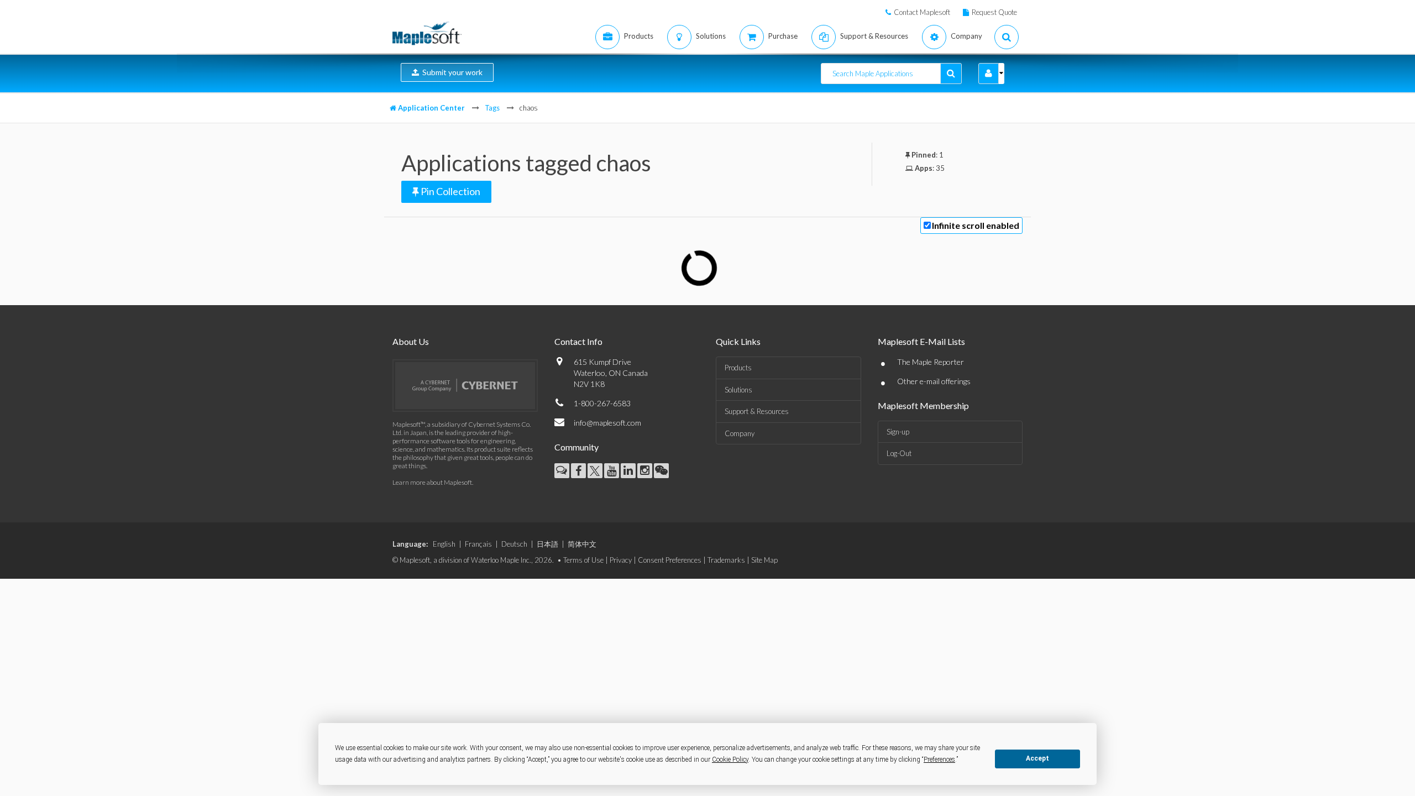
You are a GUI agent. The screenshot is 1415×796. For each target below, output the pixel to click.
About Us (410, 341)
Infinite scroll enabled (975, 225)
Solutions (738, 389)
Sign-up (898, 431)
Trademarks (726, 560)
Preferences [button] (939, 759)
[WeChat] (661, 470)
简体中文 (582, 544)
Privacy (621, 560)
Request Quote (994, 12)
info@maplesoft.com (607, 422)
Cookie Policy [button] (730, 759)
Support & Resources (757, 411)
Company (739, 433)
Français (478, 544)
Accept (1037, 758)
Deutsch (514, 544)
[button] (988, 73)
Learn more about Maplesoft (432, 482)
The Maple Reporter (930, 361)
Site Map (764, 560)
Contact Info (578, 341)
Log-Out (899, 453)
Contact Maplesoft (922, 12)
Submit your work (451, 72)
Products (738, 367)
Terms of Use (583, 560)
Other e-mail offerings (934, 381)
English (444, 544)
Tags (492, 107)
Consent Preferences (669, 560)
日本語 (547, 544)
